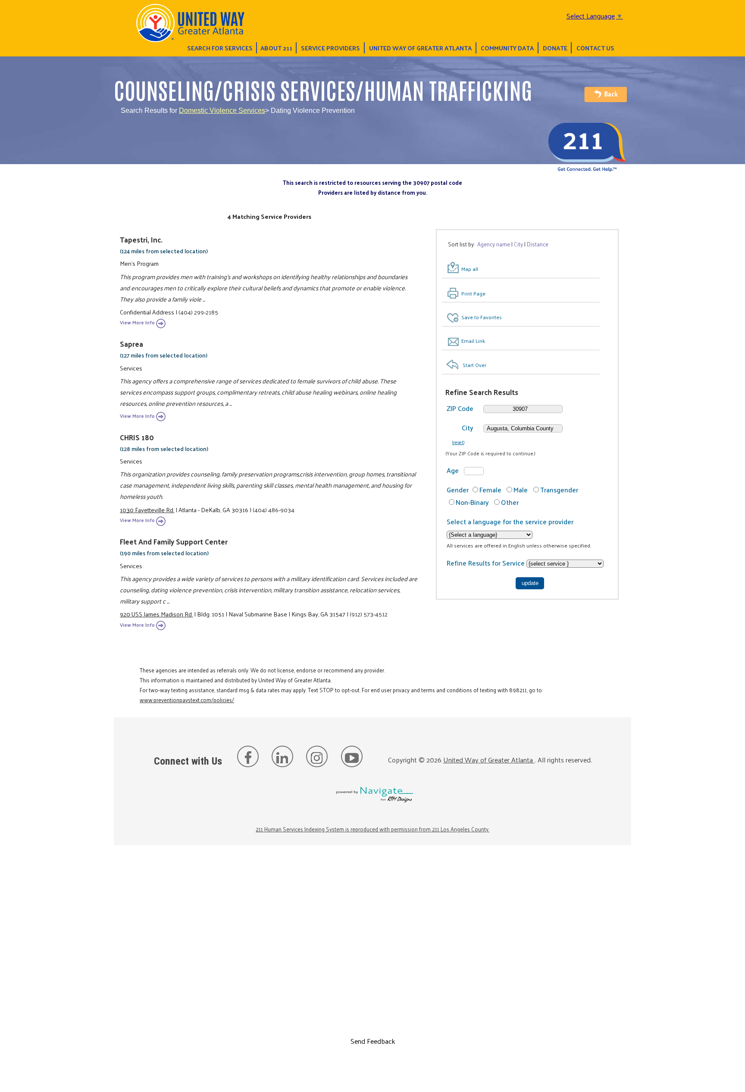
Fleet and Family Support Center (174, 541)
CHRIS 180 (137, 437)
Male (520, 489)
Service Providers (330, 47)
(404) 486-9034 (273, 509)
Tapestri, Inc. (141, 239)
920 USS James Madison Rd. (156, 613)
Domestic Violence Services (222, 110)
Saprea (131, 343)
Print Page (473, 293)
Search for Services (220, 47)
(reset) (458, 442)
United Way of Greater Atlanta (420, 47)
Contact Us (595, 47)
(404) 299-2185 (198, 311)
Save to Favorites (481, 317)
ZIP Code (460, 408)
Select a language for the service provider (510, 521)
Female (490, 489)
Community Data (507, 47)
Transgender (559, 489)
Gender (458, 489)
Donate (555, 47)
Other (510, 502)
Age (453, 470)
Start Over (474, 365)
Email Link (473, 340)
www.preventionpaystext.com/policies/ (187, 700)
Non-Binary (472, 502)
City (467, 427)
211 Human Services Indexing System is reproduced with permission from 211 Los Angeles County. (372, 829)
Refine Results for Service (486, 563)
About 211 (276, 47)
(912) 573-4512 (369, 613)
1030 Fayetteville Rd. (147, 509)
